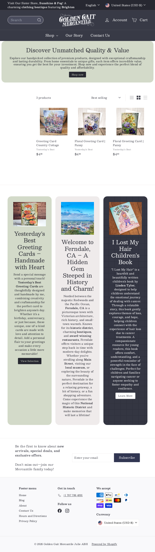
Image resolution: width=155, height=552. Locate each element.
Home (22, 495)
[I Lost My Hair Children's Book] (125, 218)
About (23, 505)
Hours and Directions (33, 516)
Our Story (74, 35)
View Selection (30, 361)
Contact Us (100, 35)
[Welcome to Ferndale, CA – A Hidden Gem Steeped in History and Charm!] (77, 218)
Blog (22, 500)
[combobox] (25, 20)
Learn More (125, 396)
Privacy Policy (28, 521)
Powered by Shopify (104, 544)
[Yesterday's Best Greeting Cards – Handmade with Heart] (29, 214)
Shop (50, 35)
